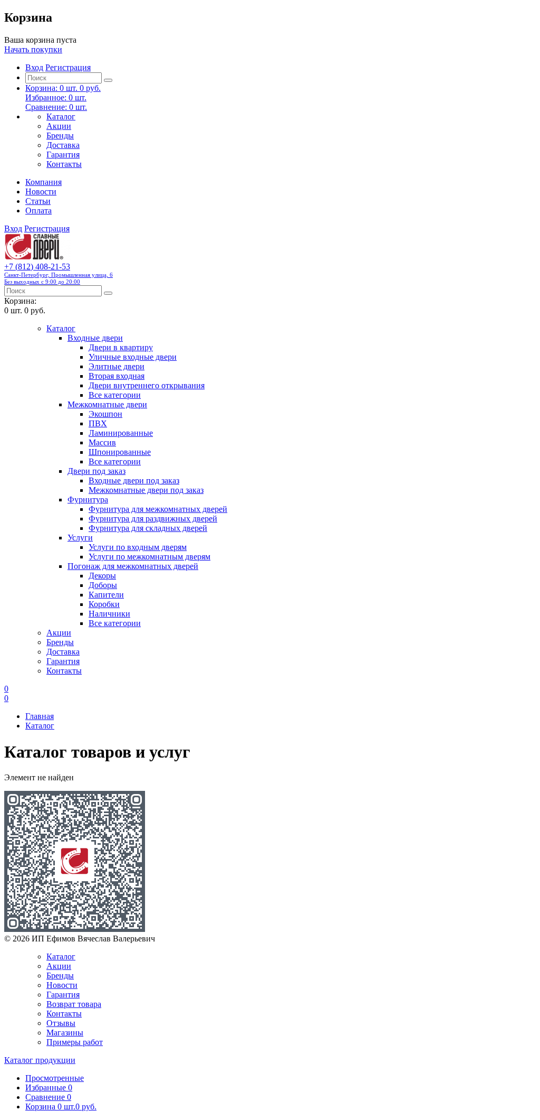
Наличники (109, 613)
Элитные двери (116, 366)
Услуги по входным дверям (138, 547)
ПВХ (98, 423)
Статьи (38, 201)
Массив (102, 442)
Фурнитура (88, 499)
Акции (58, 126)
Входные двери (95, 337)
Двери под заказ (97, 470)
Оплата (38, 210)
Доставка (63, 145)
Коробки (104, 604)
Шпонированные (120, 451)
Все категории (115, 394)
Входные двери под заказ (134, 480)
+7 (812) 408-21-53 (58, 273)
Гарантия (63, 154)
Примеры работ (74, 1042)
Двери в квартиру (121, 347)
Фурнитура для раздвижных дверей (153, 518)
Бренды (60, 135)
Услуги (80, 537)
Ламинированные (121, 432)
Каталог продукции (39, 1060)
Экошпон (105, 413)
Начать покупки (33, 49)
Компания (43, 182)
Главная (39, 716)
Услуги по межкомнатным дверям (149, 556)
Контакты (64, 164)
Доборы (103, 585)
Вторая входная (116, 375)
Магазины (64, 1032)
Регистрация (68, 67)
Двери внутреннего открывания (147, 385)
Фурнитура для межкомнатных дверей (158, 509)
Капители (106, 594)
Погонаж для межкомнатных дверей (133, 566)
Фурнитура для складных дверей (148, 528)
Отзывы (60, 1023)
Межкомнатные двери (107, 404)
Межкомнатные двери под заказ (146, 490)
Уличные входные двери (133, 356)
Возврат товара (73, 1004)
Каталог (60, 116)
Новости (40, 191)
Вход (34, 67)
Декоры (102, 575)
